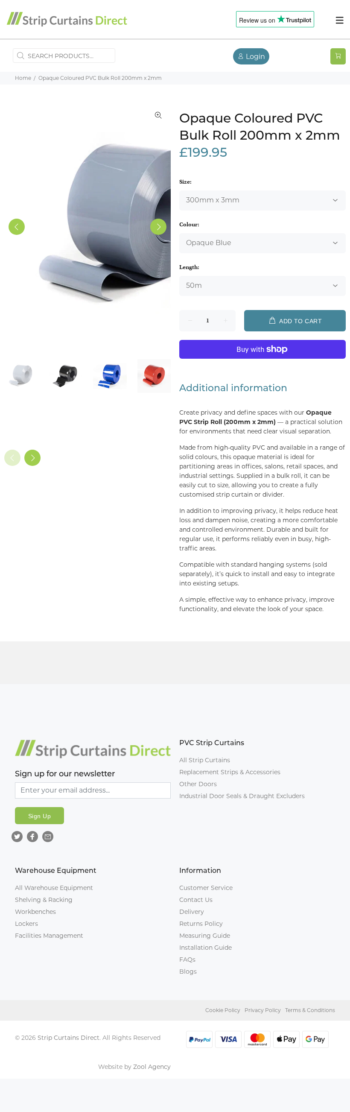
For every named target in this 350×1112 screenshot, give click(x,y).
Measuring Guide (204, 935)
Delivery (191, 912)
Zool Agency (152, 1067)
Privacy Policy (263, 1010)
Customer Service (206, 888)
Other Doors (198, 784)
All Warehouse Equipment (54, 888)
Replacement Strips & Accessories (229, 772)
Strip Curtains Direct (68, 1038)
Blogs (188, 971)
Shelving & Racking (44, 900)
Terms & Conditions (310, 1010)
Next (158, 227)
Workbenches (35, 912)
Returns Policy (201, 924)
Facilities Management (49, 935)
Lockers (26, 924)
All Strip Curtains (204, 760)
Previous (17, 227)
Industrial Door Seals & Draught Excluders (242, 796)
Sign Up (39, 816)
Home (23, 78)
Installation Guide (205, 947)
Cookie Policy (222, 1010)
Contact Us (196, 900)
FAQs (187, 959)
